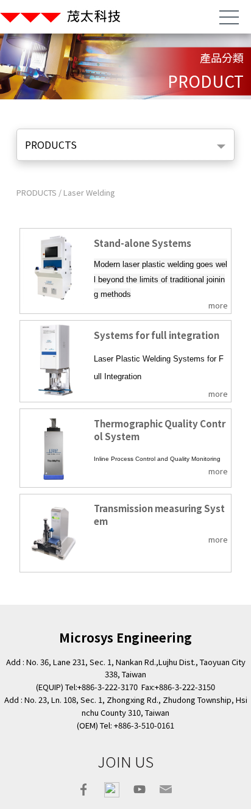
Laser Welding (89, 192)
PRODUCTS (37, 192)
